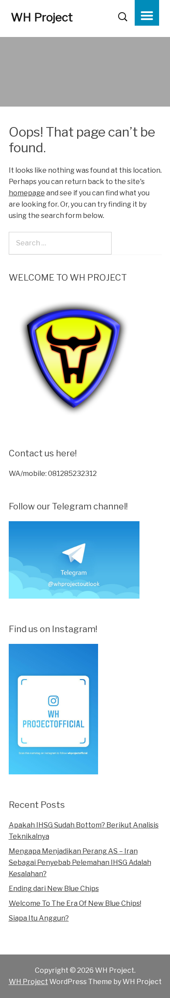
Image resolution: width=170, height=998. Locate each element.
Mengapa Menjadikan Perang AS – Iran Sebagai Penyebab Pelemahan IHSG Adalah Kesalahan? (80, 862)
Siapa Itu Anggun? (39, 918)
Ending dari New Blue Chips (54, 888)
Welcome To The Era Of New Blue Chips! (75, 903)
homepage (27, 193)
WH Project (42, 17)
